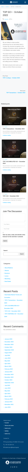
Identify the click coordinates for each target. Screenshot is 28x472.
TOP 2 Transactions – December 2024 (13, 129)
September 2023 (9, 382)
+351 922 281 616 (9, 444)
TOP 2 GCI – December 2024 (11, 196)
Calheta (6, 431)
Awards (7, 6)
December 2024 (9, 341)
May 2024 (7, 361)
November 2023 (9, 377)
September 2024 (9, 350)
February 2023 (9, 399)
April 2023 (7, 393)
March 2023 (8, 396)
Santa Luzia (7, 428)
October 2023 (8, 380)
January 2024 (8, 371)
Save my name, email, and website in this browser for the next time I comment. (14, 235)
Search (5, 250)
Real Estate (8, 281)
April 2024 (7, 363)
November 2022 (9, 404)
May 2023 (7, 391)
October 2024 (8, 347)
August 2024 (8, 352)
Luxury (6, 276)
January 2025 (8, 339)
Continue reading (7, 135)
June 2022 (8, 407)
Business (7, 273)
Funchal (7, 422)
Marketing (7, 278)
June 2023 (8, 388)
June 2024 (8, 358)
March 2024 (8, 366)
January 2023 (8, 401)
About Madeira (9, 268)
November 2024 (9, 344)
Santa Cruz (7, 433)
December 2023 (9, 374)
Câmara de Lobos (9, 425)
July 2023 (7, 385)
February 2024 (9, 369)
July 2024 (7, 355)
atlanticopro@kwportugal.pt (12, 447)
